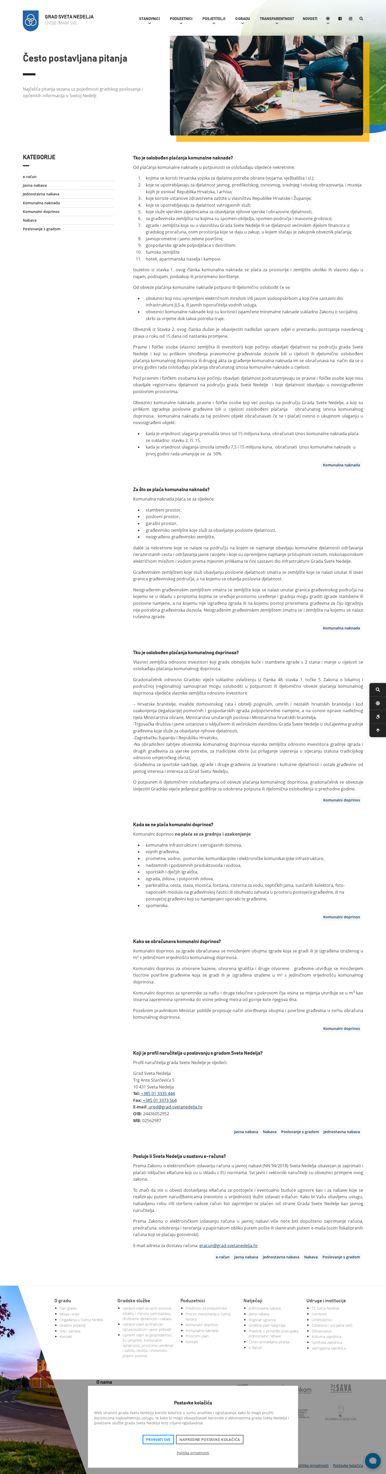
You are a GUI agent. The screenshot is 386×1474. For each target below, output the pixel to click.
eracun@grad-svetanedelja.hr (228, 1245)
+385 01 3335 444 (157, 1093)
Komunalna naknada (41, 202)
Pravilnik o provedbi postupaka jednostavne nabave (273, 1334)
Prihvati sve (158, 1439)
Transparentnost (277, 19)
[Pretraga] (361, 19)
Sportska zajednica (327, 1342)
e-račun (29, 176)
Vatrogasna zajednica (329, 1348)
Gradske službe (133, 1301)
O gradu (242, 19)
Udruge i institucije (326, 1301)
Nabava (29, 220)
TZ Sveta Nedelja (325, 1308)
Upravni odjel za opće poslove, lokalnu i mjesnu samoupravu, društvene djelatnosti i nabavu (147, 1313)
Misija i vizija (69, 1313)
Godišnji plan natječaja (267, 1325)
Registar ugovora (262, 1319)
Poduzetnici (181, 19)
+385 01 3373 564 (159, 1100)
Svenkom (319, 1313)
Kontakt (66, 1336)
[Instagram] (350, 19)
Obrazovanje (322, 1331)
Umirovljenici (322, 1319)
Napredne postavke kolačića (209, 1439)
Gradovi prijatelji (73, 1325)
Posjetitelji (213, 19)
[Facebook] (340, 19)
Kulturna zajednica (326, 1336)
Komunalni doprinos (41, 211)
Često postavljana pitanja (269, 1341)
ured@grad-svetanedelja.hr (175, 1107)
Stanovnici (149, 19)
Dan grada (68, 1308)
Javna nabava (35, 185)
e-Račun (255, 1347)
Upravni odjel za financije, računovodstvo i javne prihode (147, 1327)
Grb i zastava (70, 1331)
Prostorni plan (197, 1336)
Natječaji (253, 1301)
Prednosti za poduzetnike (206, 1308)
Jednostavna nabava (41, 193)
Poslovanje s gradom (41, 228)
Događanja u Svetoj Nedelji (81, 1319)
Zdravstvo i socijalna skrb (332, 1325)
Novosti (310, 19)
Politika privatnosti (193, 1452)
